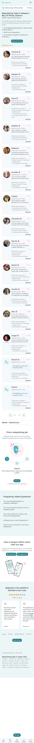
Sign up (17, 480)
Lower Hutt (24, 661)
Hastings (16, 663)
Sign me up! (17, 640)
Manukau (27, 658)
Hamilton (4, 661)
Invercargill (23, 665)
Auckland (5, 658)
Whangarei (10, 667)
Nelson (4, 667)
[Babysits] (6, 2)
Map (18, 735)
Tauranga (11, 661)
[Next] (23, 415)
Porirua (17, 665)
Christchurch (12, 658)
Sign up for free (17, 41)
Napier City (5, 665)
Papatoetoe (18, 667)
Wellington (20, 658)
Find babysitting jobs (8, 653)
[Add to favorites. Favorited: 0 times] (29, 172)
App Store (11, 554)
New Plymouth (24, 663)
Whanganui (25, 667)
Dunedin (17, 661)
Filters (30, 8)
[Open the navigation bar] (30, 2)
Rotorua (11, 665)
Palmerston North (7, 663)
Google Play (23, 554)
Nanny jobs (18, 653)
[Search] (3, 8)
